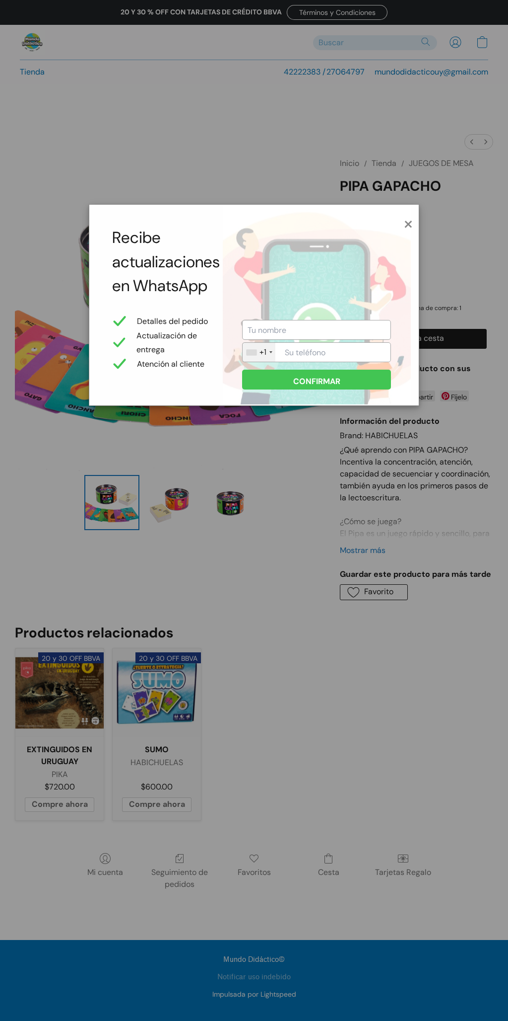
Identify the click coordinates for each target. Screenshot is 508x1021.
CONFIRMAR (316, 381)
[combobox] (259, 352)
